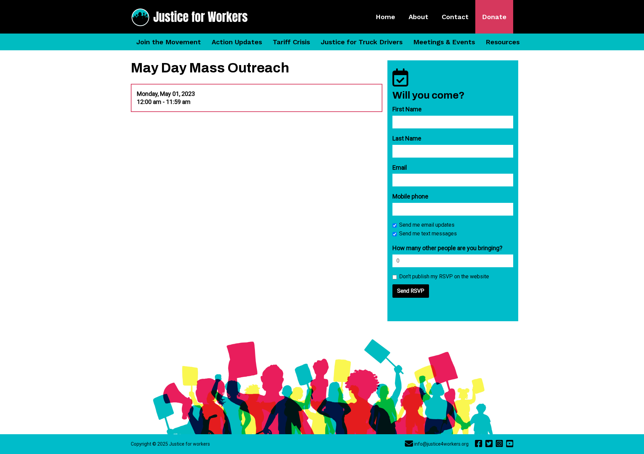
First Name (407, 109)
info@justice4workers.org (441, 444)
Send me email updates (426, 225)
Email (399, 167)
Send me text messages (428, 233)
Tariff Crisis (291, 42)
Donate (494, 17)
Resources (503, 42)
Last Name (406, 138)
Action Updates (237, 42)
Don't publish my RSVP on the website (444, 276)
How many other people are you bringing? (447, 247)
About (418, 17)
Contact (455, 17)
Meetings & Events (444, 42)
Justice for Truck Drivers (361, 42)
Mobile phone (410, 196)
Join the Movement (168, 42)
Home (385, 17)
